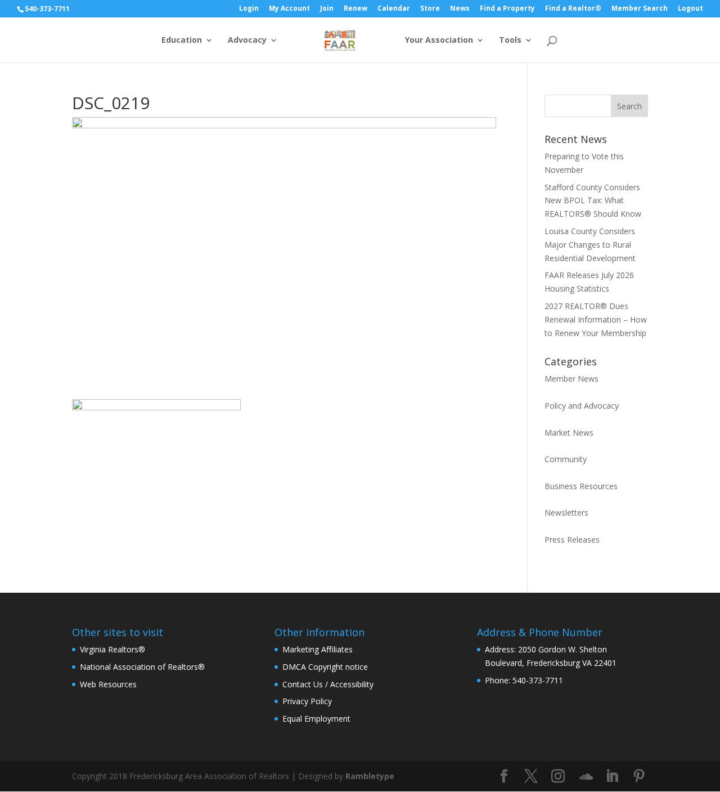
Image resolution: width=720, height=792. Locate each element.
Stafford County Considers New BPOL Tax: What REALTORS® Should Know (592, 201)
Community (565, 459)
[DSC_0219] (156, 504)
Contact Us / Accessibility (328, 684)
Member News (571, 378)
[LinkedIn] (612, 776)
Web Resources (108, 684)
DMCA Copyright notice (325, 666)
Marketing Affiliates (317, 649)
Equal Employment (316, 718)
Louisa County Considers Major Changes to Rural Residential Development (590, 244)
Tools (510, 40)
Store (430, 9)
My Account (289, 9)
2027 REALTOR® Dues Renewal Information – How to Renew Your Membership (595, 319)
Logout (690, 9)
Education (181, 40)
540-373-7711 (47, 9)
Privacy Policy (307, 701)
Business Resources (581, 486)
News (460, 9)
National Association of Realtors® (142, 666)
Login (249, 9)
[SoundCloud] (586, 777)
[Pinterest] (639, 776)
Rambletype (369, 776)
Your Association (439, 40)
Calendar (393, 9)
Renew (355, 9)
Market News (568, 432)
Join (327, 9)
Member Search (639, 9)
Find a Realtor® (573, 9)
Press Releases (572, 539)
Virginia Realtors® (112, 649)
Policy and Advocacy (581, 405)
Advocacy (247, 40)
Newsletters (566, 512)
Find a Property (507, 9)
